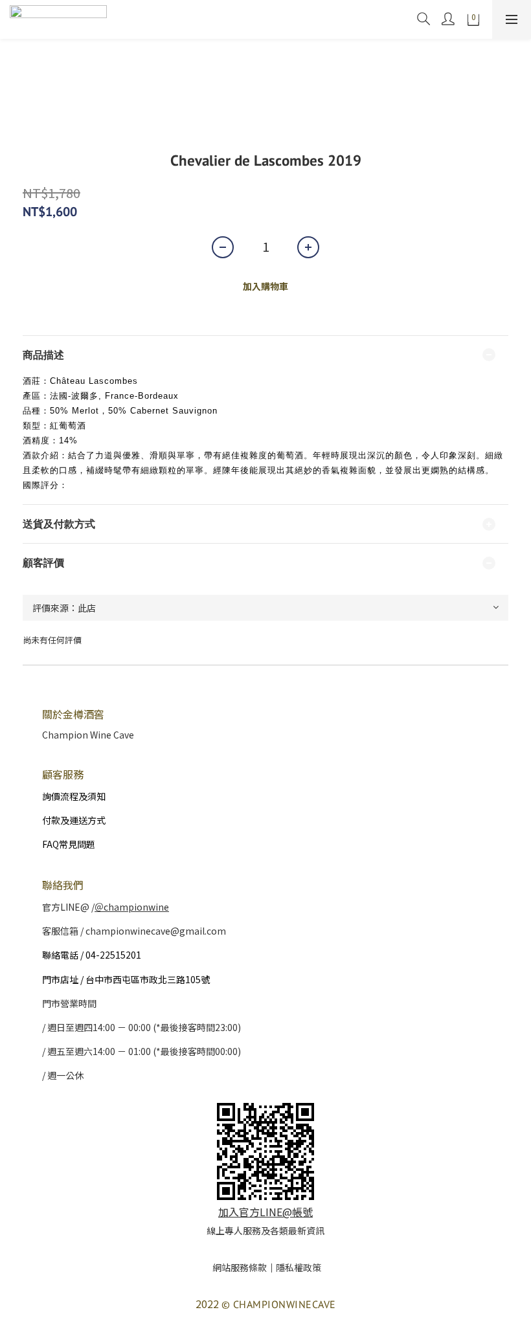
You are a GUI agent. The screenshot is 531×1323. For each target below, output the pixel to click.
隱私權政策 (298, 1267)
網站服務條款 (239, 1267)
